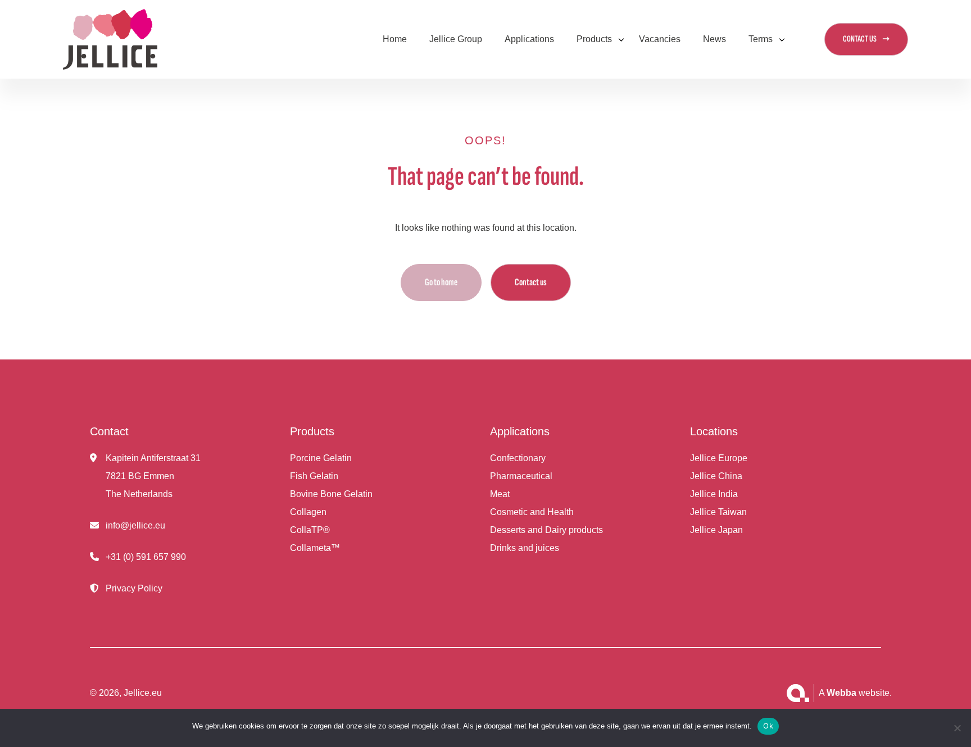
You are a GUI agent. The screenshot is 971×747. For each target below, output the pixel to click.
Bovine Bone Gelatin (331, 494)
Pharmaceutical (521, 476)
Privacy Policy (134, 588)
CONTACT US (860, 39)
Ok (768, 725)
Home (395, 39)
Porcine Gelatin (321, 458)
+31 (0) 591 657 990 (146, 557)
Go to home (441, 282)
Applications (529, 39)
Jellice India (714, 494)
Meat (500, 494)
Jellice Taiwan (718, 512)
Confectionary (518, 458)
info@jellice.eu (135, 525)
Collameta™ (315, 548)
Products (594, 39)
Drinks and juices (524, 548)
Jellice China (716, 476)
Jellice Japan (716, 530)
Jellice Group (455, 39)
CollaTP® (310, 530)
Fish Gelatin (314, 476)
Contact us (531, 282)
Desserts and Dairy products (546, 530)
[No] (957, 728)
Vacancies (659, 39)
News (714, 39)
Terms (760, 39)
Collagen (308, 512)
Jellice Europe (718, 458)
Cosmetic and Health (532, 512)
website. (859, 693)
